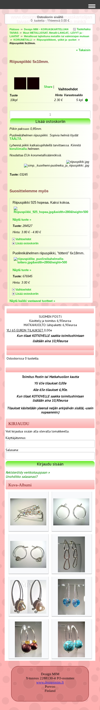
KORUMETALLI (22, 39)
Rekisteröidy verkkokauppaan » (28, 472)
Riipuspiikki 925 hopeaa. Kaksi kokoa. (41, 202)
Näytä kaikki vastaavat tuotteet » (32, 301)
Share (48, 86)
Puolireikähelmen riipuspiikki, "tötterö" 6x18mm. (48, 253)
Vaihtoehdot (23, 239)
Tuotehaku (83, 29)
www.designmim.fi (50, 682)
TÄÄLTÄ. (16, 139)
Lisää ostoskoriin (27, 243)
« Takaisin (83, 50)
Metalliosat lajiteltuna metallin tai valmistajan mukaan (56, 36)
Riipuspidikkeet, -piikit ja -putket (57, 39)
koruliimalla (18, 149)
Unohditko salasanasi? (21, 476)
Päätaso (14, 29)
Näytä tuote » (22, 219)
